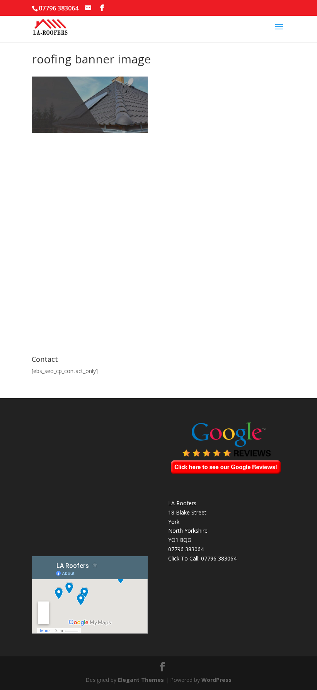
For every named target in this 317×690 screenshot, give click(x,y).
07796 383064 (219, 558)
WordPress (216, 679)
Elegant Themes (141, 679)
